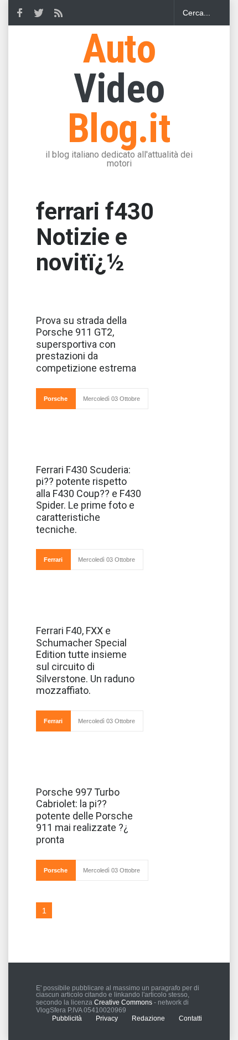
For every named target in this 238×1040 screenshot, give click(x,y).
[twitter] (38, 12)
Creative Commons (123, 1002)
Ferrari (53, 559)
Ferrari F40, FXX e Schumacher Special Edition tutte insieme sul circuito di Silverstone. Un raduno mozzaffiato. (85, 660)
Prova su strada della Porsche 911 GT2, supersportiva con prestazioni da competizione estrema (86, 344)
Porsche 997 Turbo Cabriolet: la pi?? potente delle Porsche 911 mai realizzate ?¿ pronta (84, 815)
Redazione (148, 1018)
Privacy (107, 1018)
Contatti (190, 1018)
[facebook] (19, 12)
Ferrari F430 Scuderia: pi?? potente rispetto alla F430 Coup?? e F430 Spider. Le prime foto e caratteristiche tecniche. (88, 499)
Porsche (56, 398)
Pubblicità (67, 1018)
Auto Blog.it (119, 88)
